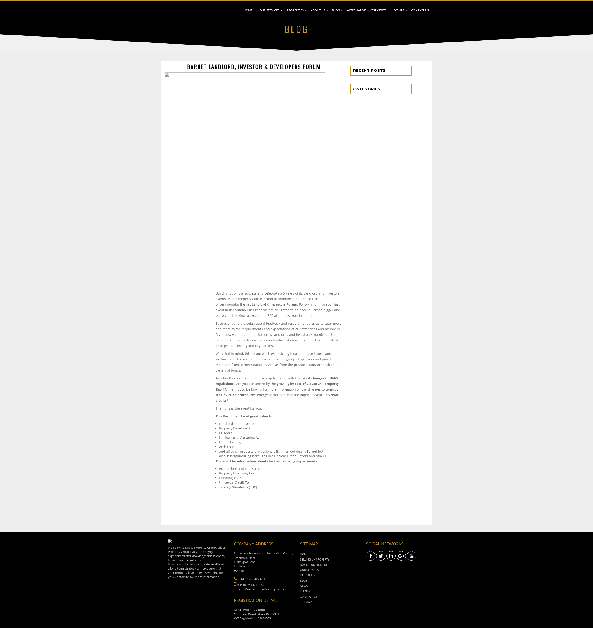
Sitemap (306, 602)
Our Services (269, 10)
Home (247, 10)
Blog (336, 10)
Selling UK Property (314, 559)
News (304, 586)
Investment (308, 575)
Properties (295, 10)
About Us (318, 10)
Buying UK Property (314, 565)
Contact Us (420, 10)
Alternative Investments (366, 10)
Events (398, 10)
